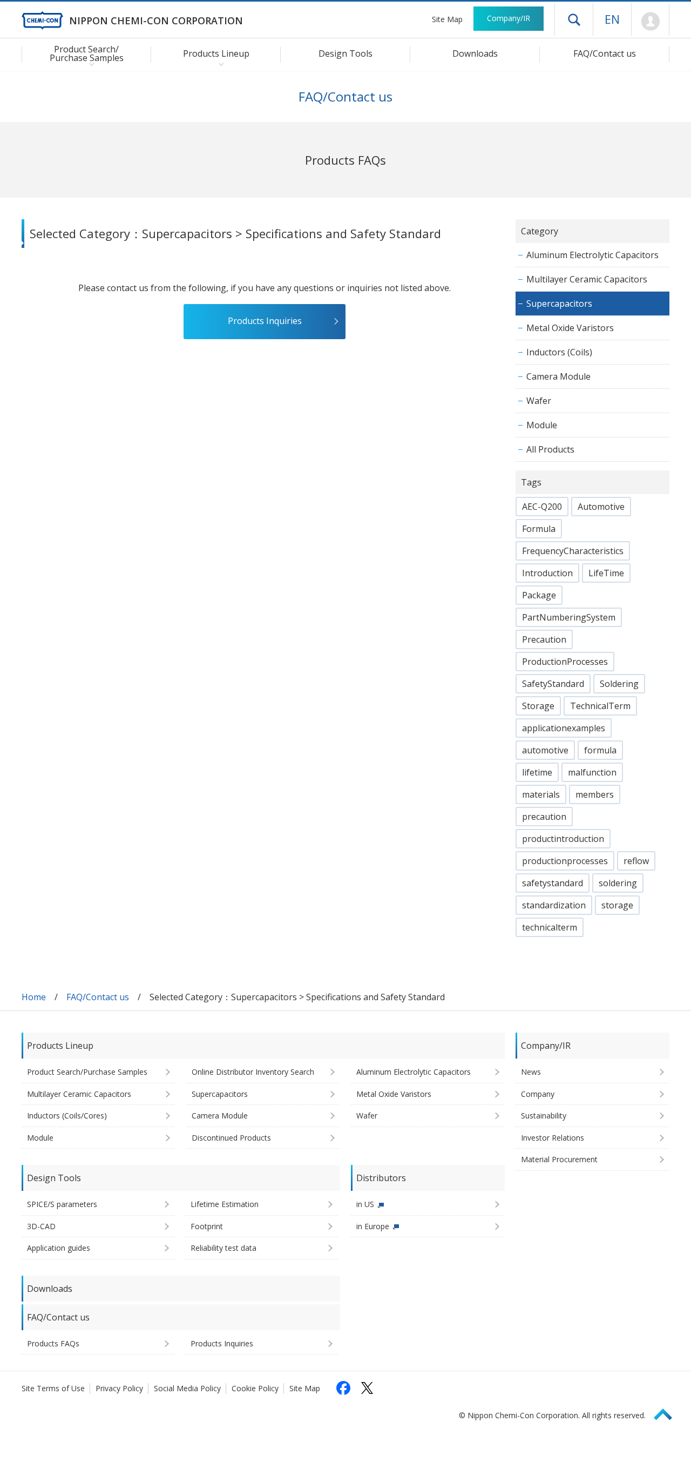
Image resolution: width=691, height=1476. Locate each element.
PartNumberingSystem (568, 617)
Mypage (650, 21)
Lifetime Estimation (225, 1204)
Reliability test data (223, 1248)
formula (600, 750)
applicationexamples (563, 728)
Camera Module (558, 376)
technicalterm (549, 927)
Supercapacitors (559, 303)
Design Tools (345, 53)
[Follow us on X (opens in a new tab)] (367, 1388)
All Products (550, 449)
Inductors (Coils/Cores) (67, 1115)
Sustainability (543, 1115)
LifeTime (606, 573)
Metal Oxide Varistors (570, 328)
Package (539, 595)
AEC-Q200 (542, 507)
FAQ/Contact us (604, 53)
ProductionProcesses (565, 662)
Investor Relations (552, 1138)
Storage (538, 706)
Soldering (619, 684)
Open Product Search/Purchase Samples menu (89, 63)
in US (365, 1204)
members (594, 794)
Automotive (601, 507)
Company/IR (508, 18)
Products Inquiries (265, 321)
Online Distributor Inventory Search (253, 1072)
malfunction (592, 772)
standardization (554, 905)
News (531, 1072)
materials (541, 794)
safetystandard (552, 883)
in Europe (372, 1226)
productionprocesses (565, 861)
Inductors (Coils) (559, 352)
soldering (618, 883)
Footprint (207, 1226)
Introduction (547, 573)
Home (34, 997)
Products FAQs (53, 1343)
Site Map (447, 19)
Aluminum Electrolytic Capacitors (592, 255)
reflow (636, 861)
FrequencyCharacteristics (573, 551)
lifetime (537, 772)
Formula (538, 529)
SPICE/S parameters (62, 1204)
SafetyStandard (553, 684)
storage (617, 905)
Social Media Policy (187, 1388)
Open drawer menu (574, 19)
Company (537, 1094)
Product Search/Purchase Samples (87, 1072)
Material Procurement (559, 1159)
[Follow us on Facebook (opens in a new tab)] (343, 1388)
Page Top (667, 1412)
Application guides (58, 1248)
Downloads (475, 53)
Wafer (538, 401)
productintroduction (563, 839)
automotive (545, 750)
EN (612, 19)
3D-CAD (41, 1226)
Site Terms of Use (53, 1388)
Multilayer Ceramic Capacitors (586, 279)
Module (541, 425)
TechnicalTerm (600, 706)
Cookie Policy (255, 1388)
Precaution (544, 639)
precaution (544, 817)
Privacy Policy (119, 1388)
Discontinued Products (231, 1138)
